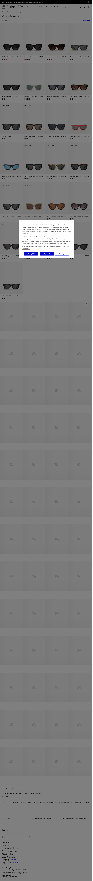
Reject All (47, 254)
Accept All (31, 254)
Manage (62, 254)
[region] (46, 239)
